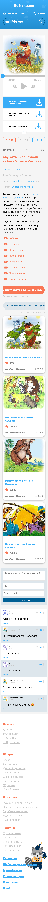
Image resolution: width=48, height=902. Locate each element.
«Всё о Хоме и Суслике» (20, 195)
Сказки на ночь (12, 841)
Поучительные (12, 846)
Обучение (9, 785)
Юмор (6, 760)
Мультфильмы (12, 870)
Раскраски (10, 858)
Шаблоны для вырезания (20, 864)
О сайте (8, 888)
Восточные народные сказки (21, 807)
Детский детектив (14, 768)
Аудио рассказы (13, 815)
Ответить (5, 623)
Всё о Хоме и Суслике (23, 181)
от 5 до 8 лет (10, 738)
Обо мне (41, 13)
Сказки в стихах (13, 777)
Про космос (10, 837)
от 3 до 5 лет (10, 734)
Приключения (11, 772)
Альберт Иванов (12, 169)
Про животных (12, 833)
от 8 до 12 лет (11, 742)
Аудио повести (12, 820)
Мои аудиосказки (15, 13)
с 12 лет (8, 746)
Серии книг (10, 882)
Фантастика (10, 764)
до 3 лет (8, 729)
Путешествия (11, 781)
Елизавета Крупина (22, 186)
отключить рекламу (38, 33)
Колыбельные (11, 789)
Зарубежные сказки (15, 811)
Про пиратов (11, 850)
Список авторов (13, 876)
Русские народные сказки (19, 803)
